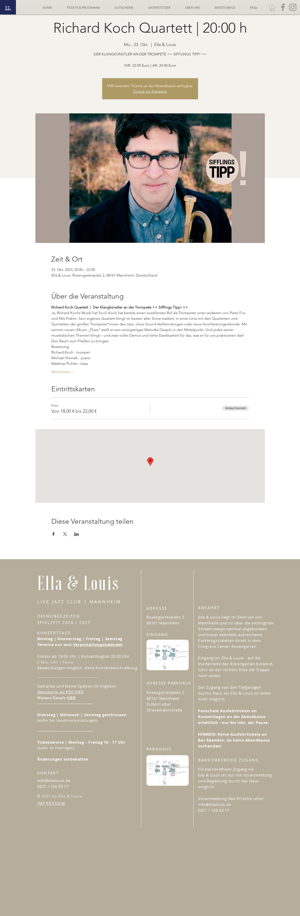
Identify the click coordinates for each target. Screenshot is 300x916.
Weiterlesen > (63, 371)
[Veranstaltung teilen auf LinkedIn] (76, 534)
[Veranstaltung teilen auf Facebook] (53, 534)
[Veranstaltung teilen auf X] (65, 534)
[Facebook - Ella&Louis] (283, 7)
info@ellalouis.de (54, 780)
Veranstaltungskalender (98, 644)
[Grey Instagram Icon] (293, 7)
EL (8, 7)
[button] (272, 7)
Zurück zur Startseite (150, 91)
